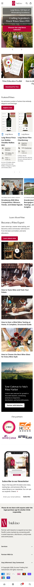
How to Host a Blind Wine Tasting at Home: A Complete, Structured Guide (16, 323)
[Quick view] (10, 128)
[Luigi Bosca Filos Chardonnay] (25, 122)
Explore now (7, 108)
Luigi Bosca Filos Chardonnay (24, 138)
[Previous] (12, 49)
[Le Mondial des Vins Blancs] (25, 437)
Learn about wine (9, 238)
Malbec (10, 153)
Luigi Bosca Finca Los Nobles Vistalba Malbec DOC (8, 141)
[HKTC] (25, 427)
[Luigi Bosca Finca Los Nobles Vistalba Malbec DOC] (8, 122)
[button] (30, 3)
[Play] (17, 251)
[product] (4, 584)
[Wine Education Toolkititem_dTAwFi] (12, 66)
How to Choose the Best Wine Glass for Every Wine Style (15, 355)
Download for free (12, 87)
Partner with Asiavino (15, 405)
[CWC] (9, 427)
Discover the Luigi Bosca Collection (17, 29)
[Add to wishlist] (7, 128)
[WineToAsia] (9, 437)
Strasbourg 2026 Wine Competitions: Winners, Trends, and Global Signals (11, 202)
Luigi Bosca (9, 134)
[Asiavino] (17, 3)
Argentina (7, 148)
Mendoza (7, 150)
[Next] (21, 49)
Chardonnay (28, 148)
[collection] (13, 584)
